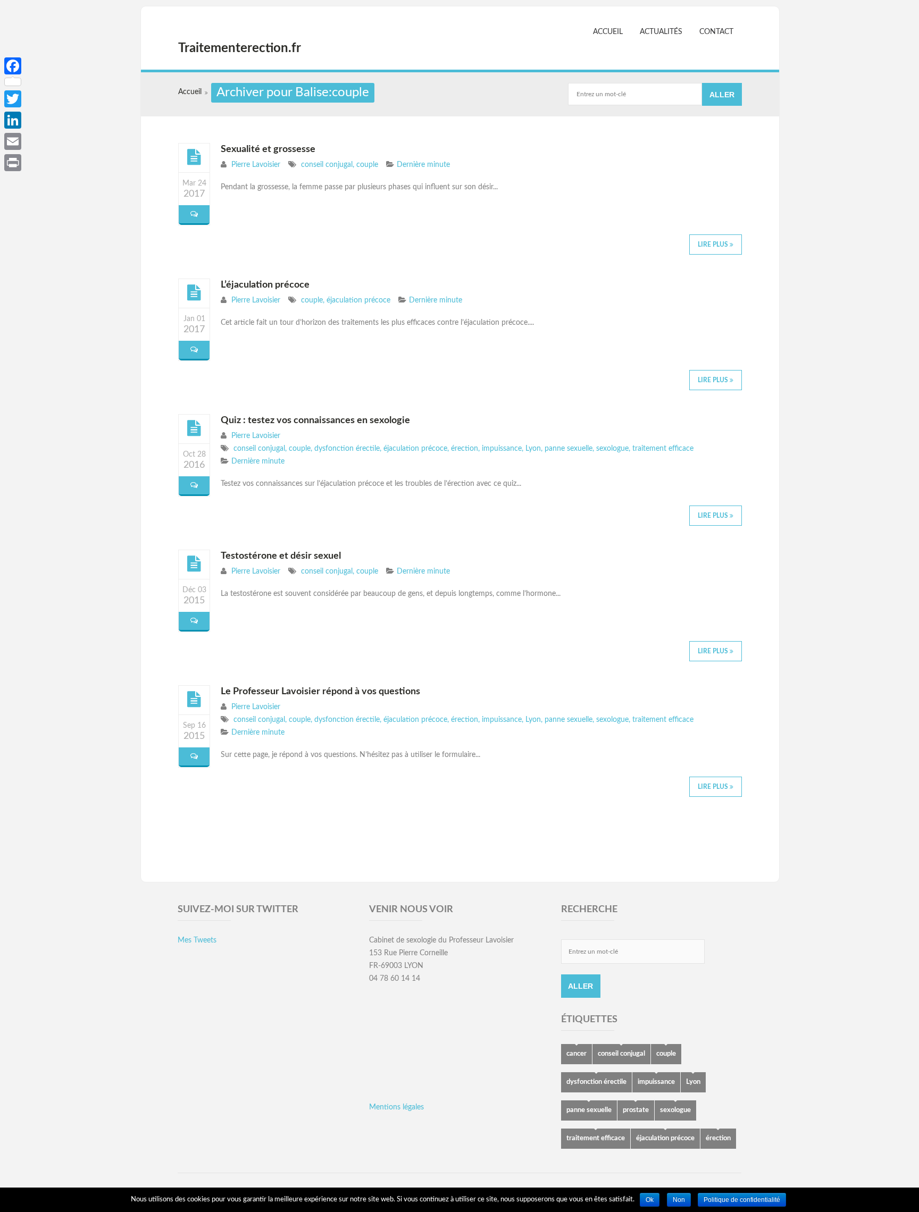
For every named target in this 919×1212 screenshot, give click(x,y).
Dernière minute (423, 165)
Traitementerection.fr (239, 48)
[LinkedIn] (12, 120)
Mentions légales (396, 1107)
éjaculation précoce (358, 300)
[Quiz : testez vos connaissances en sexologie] (194, 428)
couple (367, 165)
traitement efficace (663, 448)
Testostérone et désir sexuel (281, 556)
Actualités (661, 32)
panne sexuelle (568, 448)
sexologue (612, 448)
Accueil (608, 32)
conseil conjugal (327, 165)
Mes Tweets (197, 940)
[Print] (12, 162)
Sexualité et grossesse (268, 149)
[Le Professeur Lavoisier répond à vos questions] (194, 699)
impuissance (502, 448)
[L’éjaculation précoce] (194, 292)
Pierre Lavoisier (255, 165)
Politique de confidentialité (742, 1199)
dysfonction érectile (347, 448)
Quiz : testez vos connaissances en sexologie (315, 420)
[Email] (12, 141)
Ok (650, 1199)
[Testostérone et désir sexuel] (194, 564)
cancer (576, 1053)
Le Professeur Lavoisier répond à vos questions (320, 691)
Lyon (533, 448)
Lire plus (714, 244)
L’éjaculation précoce (265, 285)
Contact (716, 32)
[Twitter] (12, 99)
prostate (636, 1110)
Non (679, 1199)
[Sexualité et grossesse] (194, 157)
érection (464, 448)
